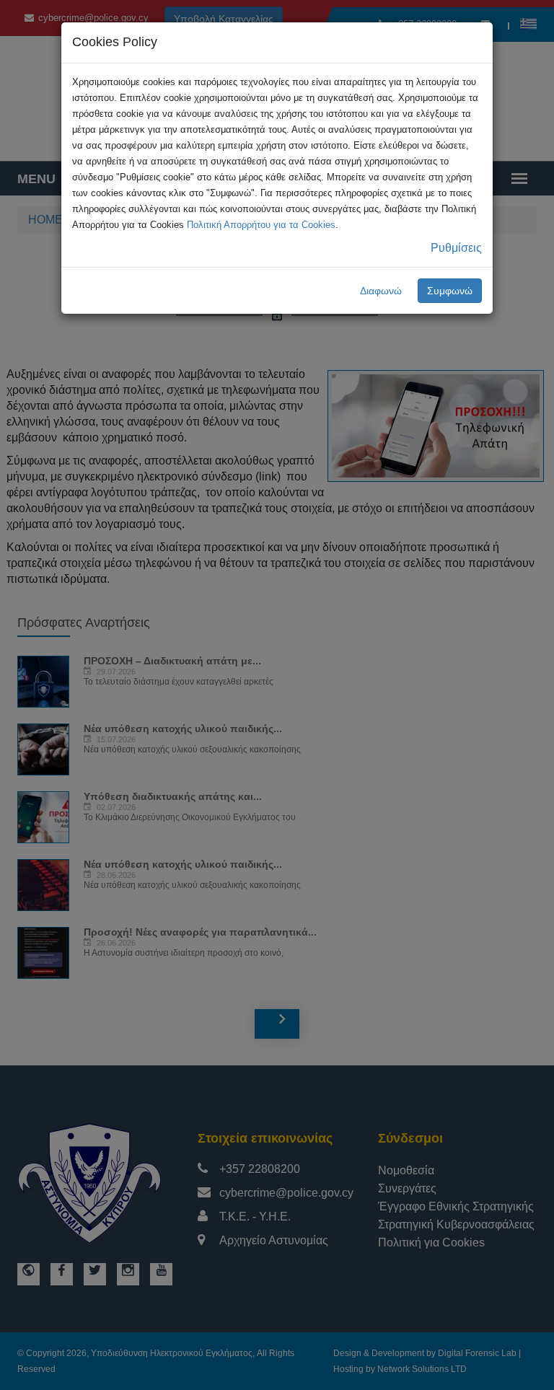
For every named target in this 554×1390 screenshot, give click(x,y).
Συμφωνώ (449, 290)
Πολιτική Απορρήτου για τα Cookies (261, 224)
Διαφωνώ (381, 290)
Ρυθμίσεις (456, 248)
